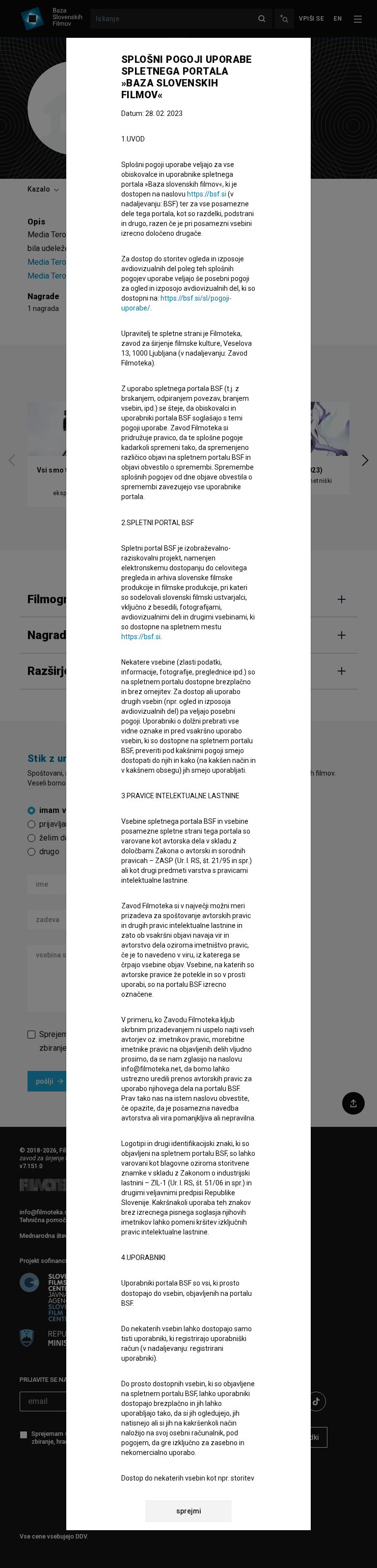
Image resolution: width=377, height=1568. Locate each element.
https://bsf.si (206, 194)
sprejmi (188, 1511)
